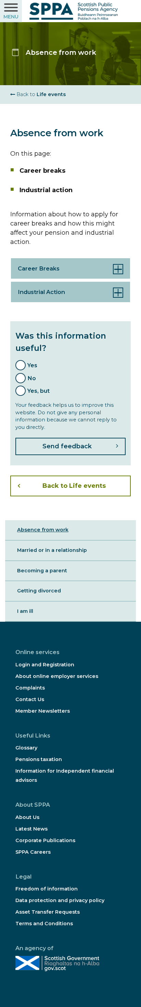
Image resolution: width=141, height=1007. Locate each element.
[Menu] (11, 11)
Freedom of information (46, 889)
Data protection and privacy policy (59, 900)
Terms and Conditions (44, 923)
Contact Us (29, 699)
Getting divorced (39, 591)
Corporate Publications (45, 840)
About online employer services (56, 676)
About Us (27, 817)
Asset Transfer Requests (47, 912)
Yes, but (38, 390)
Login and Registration (44, 665)
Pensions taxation (38, 759)
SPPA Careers (33, 852)
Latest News (31, 829)
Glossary (26, 748)
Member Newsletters (42, 711)
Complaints (30, 688)
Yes (32, 365)
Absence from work (42, 530)
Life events (40, 94)
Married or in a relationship (52, 550)
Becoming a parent (42, 571)
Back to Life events (74, 486)
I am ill (25, 611)
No (31, 378)
